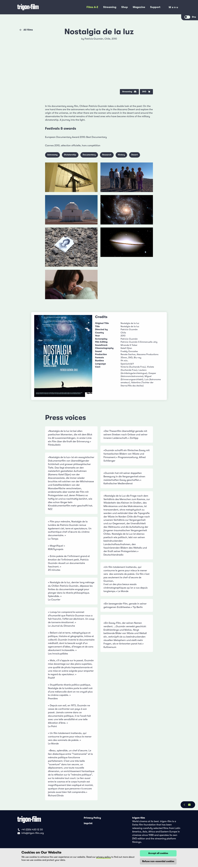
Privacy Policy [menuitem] (92, 817)
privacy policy (103, 857)
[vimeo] (148, 49)
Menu (174, 8)
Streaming (127, 92)
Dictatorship (70, 155)
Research (106, 155)
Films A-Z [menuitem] (92, 7)
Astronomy (52, 155)
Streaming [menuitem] (109, 7)
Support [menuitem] (155, 7)
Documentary (89, 155)
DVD (144, 92)
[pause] (50, 41)
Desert (134, 155)
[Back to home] (38, 7)
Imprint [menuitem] (88, 823)
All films (28, 29)
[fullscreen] (148, 41)
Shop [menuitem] (124, 7)
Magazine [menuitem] (139, 7)
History (121, 155)
